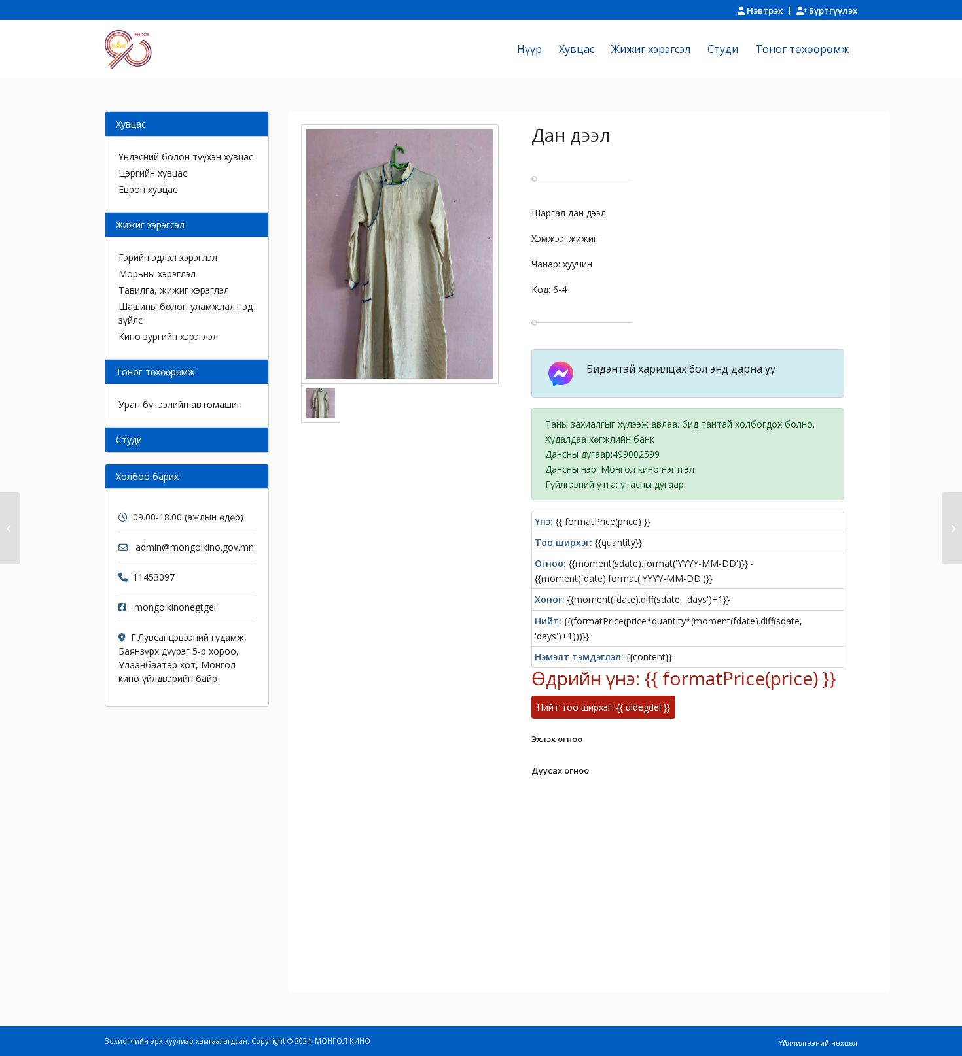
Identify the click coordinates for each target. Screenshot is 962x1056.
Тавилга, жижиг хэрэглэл (173, 290)
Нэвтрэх (764, 10)
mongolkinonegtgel (175, 607)
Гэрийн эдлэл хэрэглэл (167, 257)
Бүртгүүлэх (832, 10)
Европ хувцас (147, 189)
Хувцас (131, 124)
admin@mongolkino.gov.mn (194, 547)
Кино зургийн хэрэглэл (168, 336)
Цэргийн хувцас (152, 173)
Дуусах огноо (560, 770)
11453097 (154, 577)
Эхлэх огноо (556, 739)
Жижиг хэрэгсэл (150, 224)
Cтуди (129, 440)
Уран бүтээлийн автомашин (180, 404)
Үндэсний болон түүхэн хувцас (185, 156)
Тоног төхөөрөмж (155, 372)
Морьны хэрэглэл (157, 273)
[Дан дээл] (10, 528)
